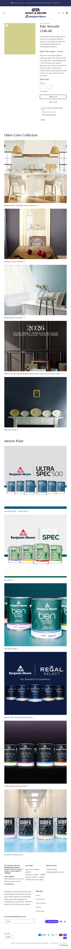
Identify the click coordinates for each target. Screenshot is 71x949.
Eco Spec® (8, 580)
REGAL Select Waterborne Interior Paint (18, 717)
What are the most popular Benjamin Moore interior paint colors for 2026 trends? (32, 374)
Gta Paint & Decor (20, 943)
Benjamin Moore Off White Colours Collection (20, 205)
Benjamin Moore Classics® (13, 318)
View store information (49, 115)
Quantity (42, 83)
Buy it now (53, 102)
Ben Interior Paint (10, 649)
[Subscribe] (33, 921)
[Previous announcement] (3, 3)
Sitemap (38, 907)
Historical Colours (10, 430)
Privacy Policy (40, 899)
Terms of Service (41, 903)
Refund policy (40, 911)
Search (38, 895)
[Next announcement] (68, 3)
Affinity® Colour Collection (14, 261)
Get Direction (9, 884)
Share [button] (43, 120)
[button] (4, 13)
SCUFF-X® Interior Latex (13, 855)
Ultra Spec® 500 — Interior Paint (15, 511)
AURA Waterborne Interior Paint (15, 786)
